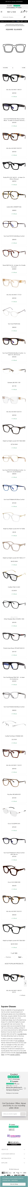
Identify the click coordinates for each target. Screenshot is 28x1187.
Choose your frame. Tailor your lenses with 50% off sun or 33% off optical (14, 2)
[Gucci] (9, 21)
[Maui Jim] (21, 21)
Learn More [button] (14, 1180)
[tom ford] (25, 21)
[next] (25, 983)
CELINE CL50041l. (15, 1054)
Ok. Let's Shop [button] (14, 1184)
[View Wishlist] (26, 11)
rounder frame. (22, 1034)
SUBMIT (23, 1114)
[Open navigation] (1, 12)
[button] (8, 67)
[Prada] (13, 21)
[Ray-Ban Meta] (17, 21)
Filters (23, 67)
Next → (20, 957)
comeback (21, 1040)
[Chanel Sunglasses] (2, 21)
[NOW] (24, 17)
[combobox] (14, 17)
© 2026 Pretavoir (14, 1169)
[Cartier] (6, 21)
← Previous (7, 957)
